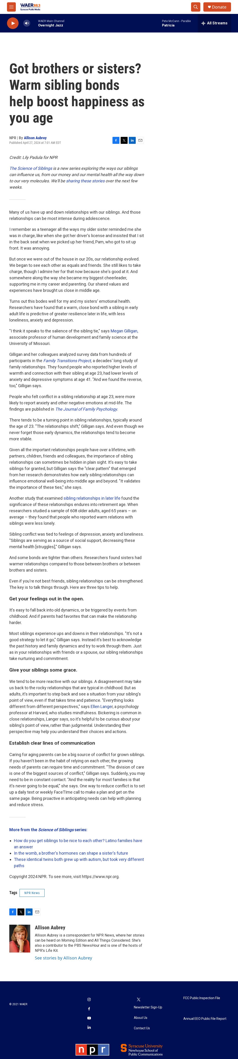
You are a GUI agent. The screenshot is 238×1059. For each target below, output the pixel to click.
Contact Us (142, 1028)
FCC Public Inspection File (201, 998)
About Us (140, 1018)
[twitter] (138, 999)
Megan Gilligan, (124, 330)
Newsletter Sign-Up (148, 1007)
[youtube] (89, 1018)
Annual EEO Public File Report (204, 1018)
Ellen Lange (101, 706)
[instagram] (89, 999)
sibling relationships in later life (91, 498)
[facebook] (89, 1009)
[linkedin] (89, 1027)
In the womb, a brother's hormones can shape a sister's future (71, 853)
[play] (13, 23)
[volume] (27, 23)
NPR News (32, 893)
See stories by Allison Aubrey (63, 958)
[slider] (34, 23)
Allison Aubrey (35, 137)
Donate (219, 7)
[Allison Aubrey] (19, 939)
